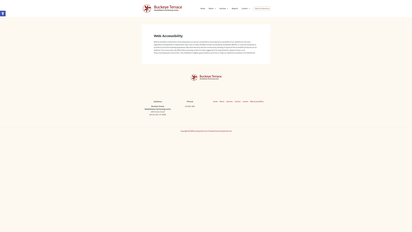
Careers (245, 101)
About (211, 8)
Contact (245, 8)
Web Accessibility (257, 101)
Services (222, 8)
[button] (3, 13)
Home (202, 8)
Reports (235, 8)
